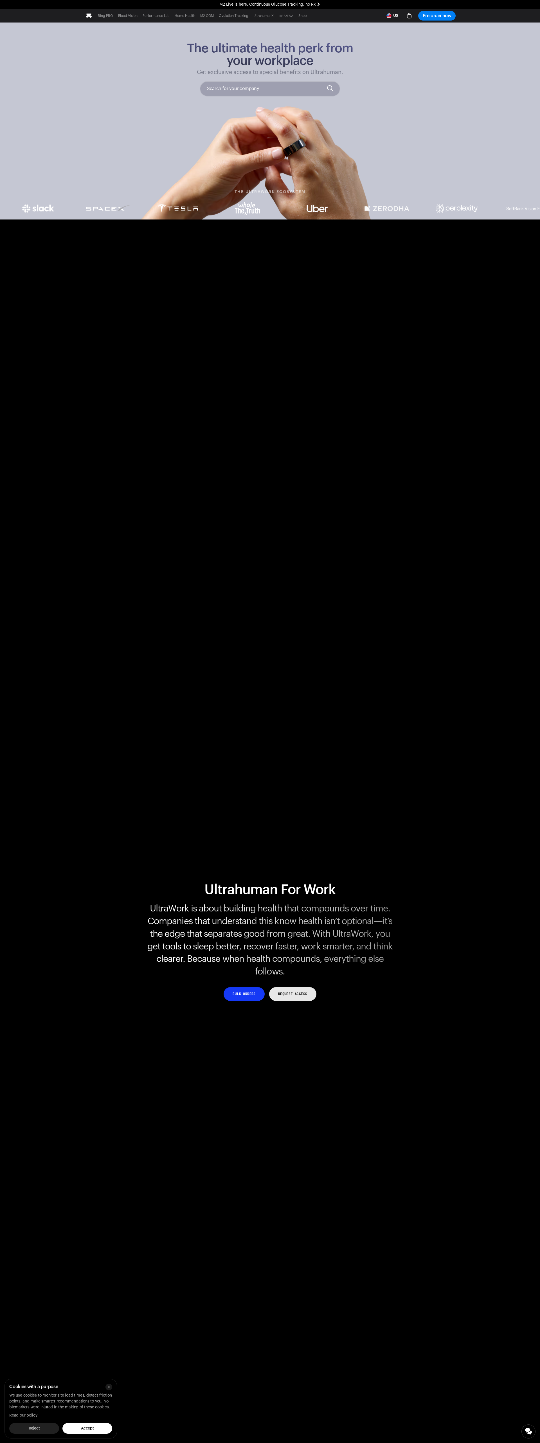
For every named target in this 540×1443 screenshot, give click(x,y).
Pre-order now (437, 16)
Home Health (185, 15)
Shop (302, 15)
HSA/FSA (286, 16)
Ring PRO (105, 15)
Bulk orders (244, 994)
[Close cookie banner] (108, 1387)
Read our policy (23, 1415)
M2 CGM (207, 15)
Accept (87, 1428)
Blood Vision (128, 15)
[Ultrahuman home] (88, 16)
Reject (34, 1428)
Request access (292, 994)
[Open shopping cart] (409, 15)
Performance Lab (156, 15)
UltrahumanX (263, 15)
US (396, 16)
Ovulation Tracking (233, 15)
